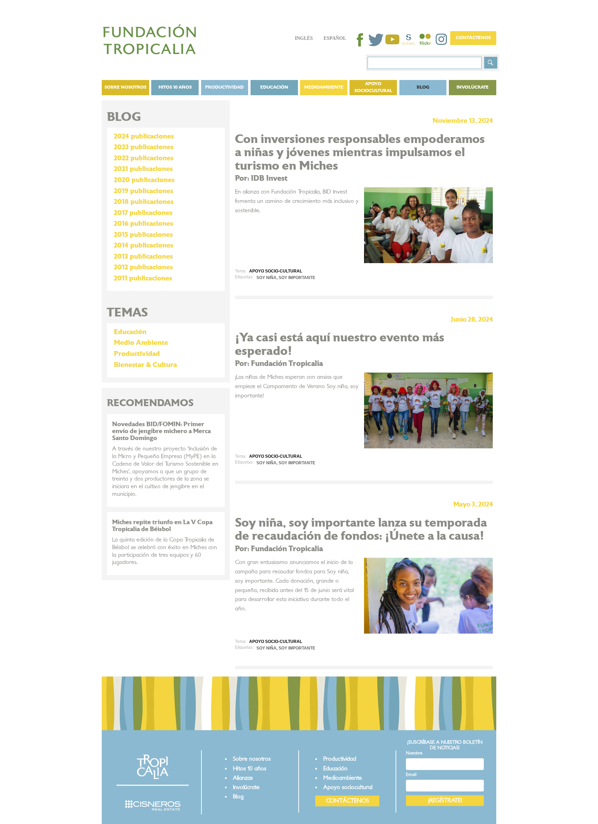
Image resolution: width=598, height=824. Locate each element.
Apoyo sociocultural (373, 87)
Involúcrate (472, 87)
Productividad (224, 87)
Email (411, 774)
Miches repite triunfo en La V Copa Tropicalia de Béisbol (162, 525)
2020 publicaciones (144, 180)
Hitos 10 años (175, 87)
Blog (238, 796)
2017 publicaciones (143, 212)
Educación (274, 87)
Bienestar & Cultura (145, 364)
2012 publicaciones (143, 267)
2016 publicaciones (143, 223)
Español (335, 38)
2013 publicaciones (143, 256)
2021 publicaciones (143, 168)
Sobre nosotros (125, 87)
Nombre (414, 753)
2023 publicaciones (143, 147)
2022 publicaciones (143, 158)
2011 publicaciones (143, 278)
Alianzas (243, 778)
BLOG (423, 87)
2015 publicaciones (143, 234)
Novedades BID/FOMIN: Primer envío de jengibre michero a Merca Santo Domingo (161, 431)
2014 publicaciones (143, 245)
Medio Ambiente (141, 342)
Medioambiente (323, 87)
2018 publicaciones (143, 201)
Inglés (304, 38)
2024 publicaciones (144, 136)
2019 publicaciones (143, 191)
